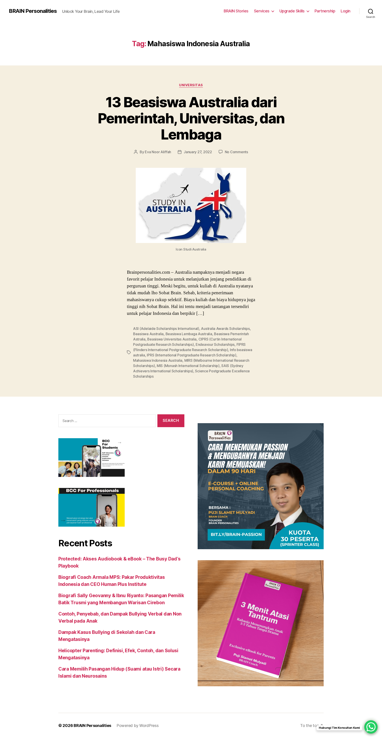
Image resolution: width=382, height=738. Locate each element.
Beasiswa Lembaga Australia (189, 334)
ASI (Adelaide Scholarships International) (166, 328)
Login (345, 11)
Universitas (191, 85)
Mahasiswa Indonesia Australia (157, 360)
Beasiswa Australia (148, 334)
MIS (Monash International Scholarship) (188, 365)
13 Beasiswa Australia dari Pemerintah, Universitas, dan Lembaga (191, 118)
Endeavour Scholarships (215, 344)
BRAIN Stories (236, 11)
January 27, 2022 (198, 152)
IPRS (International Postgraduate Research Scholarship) (191, 355)
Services (261, 11)
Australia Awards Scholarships (225, 328)
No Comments (236, 152)
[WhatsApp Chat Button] (371, 727)
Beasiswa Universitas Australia (172, 339)
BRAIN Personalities (33, 11)
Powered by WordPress (138, 725)
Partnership (325, 11)
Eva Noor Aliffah (158, 152)
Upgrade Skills (292, 11)
